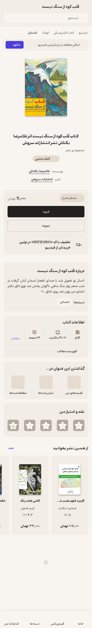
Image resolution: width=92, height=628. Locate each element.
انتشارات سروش (42, 179)
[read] (18, 382)
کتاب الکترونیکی (64, 33)
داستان (32, 32)
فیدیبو (83, 33)
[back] (85, 6)
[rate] (78, 425)
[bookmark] (57, 124)
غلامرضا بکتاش (39, 171)
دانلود (16, 44)
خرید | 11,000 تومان (46, 622)
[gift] (46, 124)
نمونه (46, 225)
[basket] (18, 6)
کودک (45, 33)
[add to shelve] (74, 382)
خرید (46, 211)
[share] (34, 124)
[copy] (11, 245)
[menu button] (6, 6)
